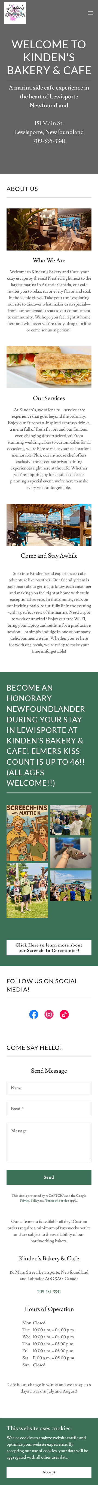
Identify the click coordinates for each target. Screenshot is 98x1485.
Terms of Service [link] (57, 1201)
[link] (15, 13)
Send (49, 1177)
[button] (90, 13)
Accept (48, 1472)
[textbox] (49, 1088)
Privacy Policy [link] (29, 1201)
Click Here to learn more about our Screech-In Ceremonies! (49, 947)
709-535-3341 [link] (49, 1291)
